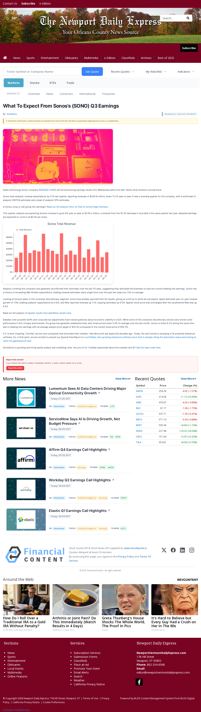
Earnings (82, 467)
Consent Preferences (16, 710)
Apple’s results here (38, 313)
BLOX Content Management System (154, 698)
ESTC (123, 528)
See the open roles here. (148, 347)
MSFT (139, 425)
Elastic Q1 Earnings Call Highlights (79, 511)
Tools (70, 83)
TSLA (138, 442)
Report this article (15, 368)
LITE (112, 406)
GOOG (139, 413)
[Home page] (97, 18)
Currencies (66, 94)
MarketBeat (59, 406)
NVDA (139, 431)
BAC (138, 408)
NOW (118, 437)
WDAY (124, 498)
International (87, 94)
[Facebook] (173, 554)
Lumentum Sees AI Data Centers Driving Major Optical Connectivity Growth (87, 390)
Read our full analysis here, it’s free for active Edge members (77, 206)
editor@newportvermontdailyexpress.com (163, 672)
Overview (34, 94)
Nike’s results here (62, 313)
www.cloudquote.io (135, 548)
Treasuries (108, 94)
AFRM (102, 467)
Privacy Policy (126, 556)
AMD (138, 402)
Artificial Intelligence (87, 406)
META (139, 419)
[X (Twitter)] (164, 554)
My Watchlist (154, 71)
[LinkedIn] (182, 554)
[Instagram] (192, 554)
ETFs (53, 83)
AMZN (111, 467)
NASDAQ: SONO (47, 190)
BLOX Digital (187, 698)
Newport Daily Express (36, 698)
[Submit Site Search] (188, 18)
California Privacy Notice (26, 702)
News (49, 94)
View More (122, 378)
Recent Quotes (120, 71)
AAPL (139, 396)
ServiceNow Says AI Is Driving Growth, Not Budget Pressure (84, 421)
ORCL (139, 436)
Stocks (34, 83)
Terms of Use (90, 698)
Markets (14, 83)
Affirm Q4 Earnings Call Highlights (80, 450)
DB (111, 437)
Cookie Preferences (54, 702)
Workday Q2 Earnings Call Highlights (81, 480)
